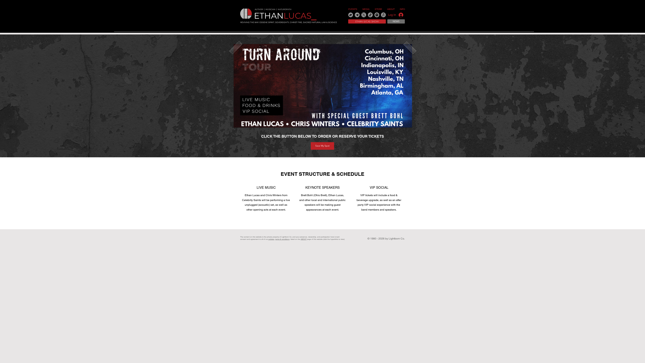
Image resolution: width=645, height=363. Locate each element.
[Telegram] (357, 14)
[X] (363, 14)
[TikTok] (370, 14)
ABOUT (304, 239)
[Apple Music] (383, 14)
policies (271, 239)
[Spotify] (376, 14)
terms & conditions (282, 239)
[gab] (350, 14)
